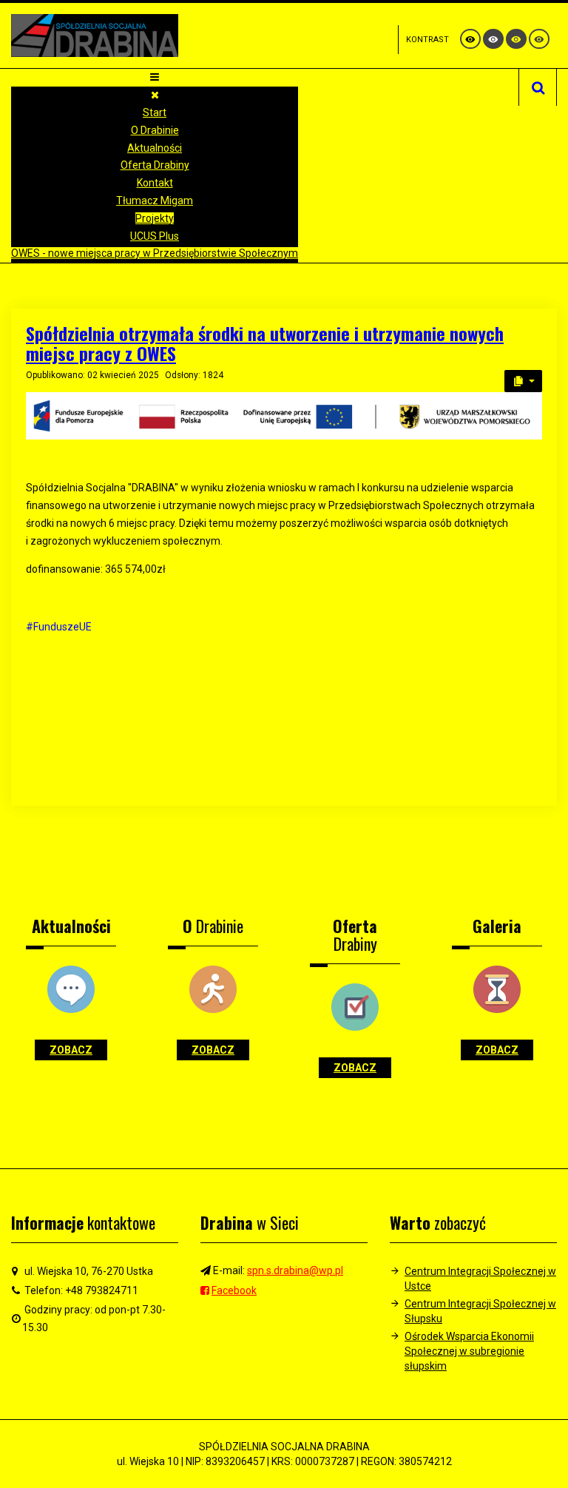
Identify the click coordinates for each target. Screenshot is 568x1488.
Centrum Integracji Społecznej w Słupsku (480, 1311)
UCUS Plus (154, 236)
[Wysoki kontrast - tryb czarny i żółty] (516, 39)
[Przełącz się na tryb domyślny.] (470, 39)
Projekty (154, 218)
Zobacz (71, 1050)
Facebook (234, 1290)
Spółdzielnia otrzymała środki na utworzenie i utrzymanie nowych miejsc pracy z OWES (265, 343)
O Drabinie (155, 130)
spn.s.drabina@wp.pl (295, 1270)
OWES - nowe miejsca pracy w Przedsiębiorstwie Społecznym (154, 253)
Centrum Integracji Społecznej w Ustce (480, 1278)
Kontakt (155, 183)
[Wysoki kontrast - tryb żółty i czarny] (539, 39)
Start (154, 112)
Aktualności (154, 148)
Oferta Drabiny (155, 165)
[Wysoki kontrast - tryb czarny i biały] (493, 39)
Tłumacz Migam (154, 200)
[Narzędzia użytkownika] (523, 381)
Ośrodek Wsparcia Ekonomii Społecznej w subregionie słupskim (469, 1351)
